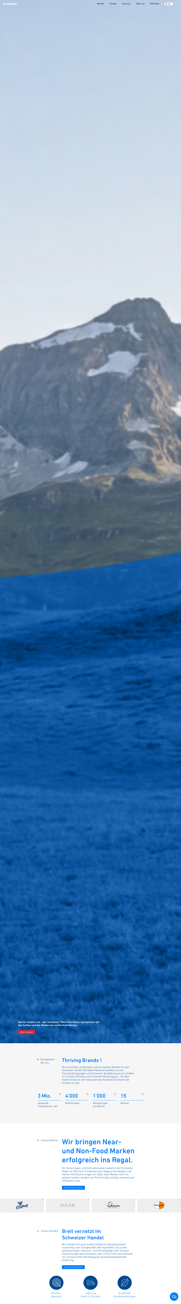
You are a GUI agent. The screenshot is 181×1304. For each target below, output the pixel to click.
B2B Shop (154, 4)
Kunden (113, 4)
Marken (100, 4)
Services (126, 4)
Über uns (140, 4)
